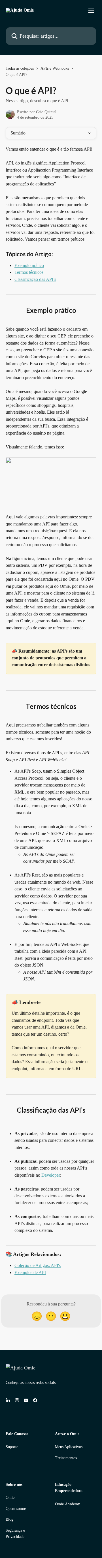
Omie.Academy (67, 1504)
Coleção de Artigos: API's (37, 1265)
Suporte (12, 1447)
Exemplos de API (30, 1272)
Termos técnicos (28, 272)
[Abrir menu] (91, 10)
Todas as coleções (20, 68)
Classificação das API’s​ (35, 279)
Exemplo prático (29, 265)
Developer (50, 1175)
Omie (10, 1497)
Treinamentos (66, 1458)
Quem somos (16, 1508)
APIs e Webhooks (55, 68)
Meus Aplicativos (68, 1447)
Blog (9, 1519)
